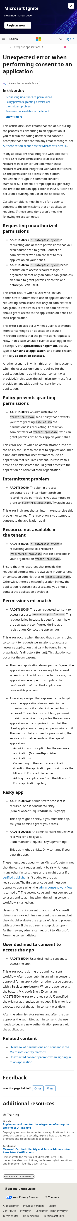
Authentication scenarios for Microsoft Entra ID (35, 146)
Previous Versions (33, 1205)
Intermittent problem (18, 106)
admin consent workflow (55, 887)
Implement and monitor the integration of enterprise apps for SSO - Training (36, 1126)
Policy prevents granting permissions (28, 101)
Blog (51, 1205)
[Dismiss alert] (71, 6)
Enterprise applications (26, 47)
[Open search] (60, 39)
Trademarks (30, 1216)
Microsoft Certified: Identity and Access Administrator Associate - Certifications (36, 1151)
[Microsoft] (38, 39)
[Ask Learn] (65, 47)
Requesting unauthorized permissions (29, 97)
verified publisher (15, 877)
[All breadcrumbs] (6, 47)
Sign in (70, 39)
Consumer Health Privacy (50, 1210)
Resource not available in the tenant (27, 111)
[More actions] (71, 47)
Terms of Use (10, 1216)
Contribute (9, 1210)
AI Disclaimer (11, 1205)
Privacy (24, 1210)
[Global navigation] (3, 39)
